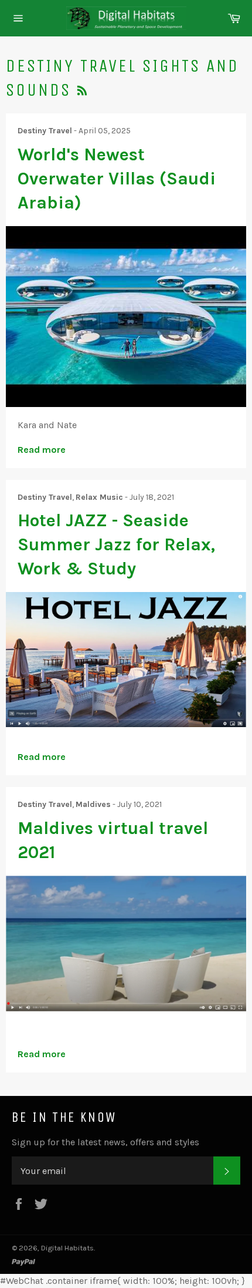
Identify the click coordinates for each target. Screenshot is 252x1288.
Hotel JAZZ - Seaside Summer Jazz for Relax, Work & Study (116, 545)
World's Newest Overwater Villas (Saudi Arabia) (117, 179)
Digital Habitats (67, 1247)
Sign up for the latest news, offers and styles (105, 1142)
